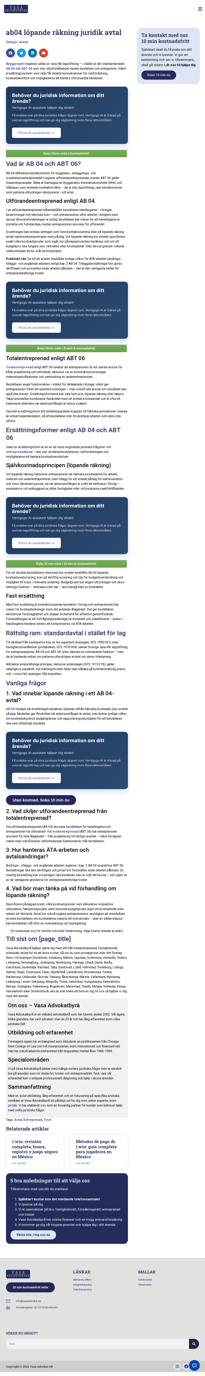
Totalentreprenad (19, 367)
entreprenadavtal (19, 452)
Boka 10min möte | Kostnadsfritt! (66, 153)
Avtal (18, 1120)
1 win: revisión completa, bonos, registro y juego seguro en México (35, 1149)
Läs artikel (19, 1163)
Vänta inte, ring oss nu (33, 1235)
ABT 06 (26, 68)
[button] (200, 9)
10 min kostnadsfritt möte (30, 1287)
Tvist (47, 1120)
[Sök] (194, 1344)
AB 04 (10, 68)
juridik (12, 1105)
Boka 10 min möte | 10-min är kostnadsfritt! (66, 563)
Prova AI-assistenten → (36, 133)
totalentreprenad (65, 831)
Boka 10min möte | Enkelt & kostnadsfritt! (66, 348)
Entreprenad (32, 1120)
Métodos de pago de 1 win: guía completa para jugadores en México (96, 1149)
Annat (23, 42)
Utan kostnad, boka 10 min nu (41, 800)
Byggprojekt (15, 64)
